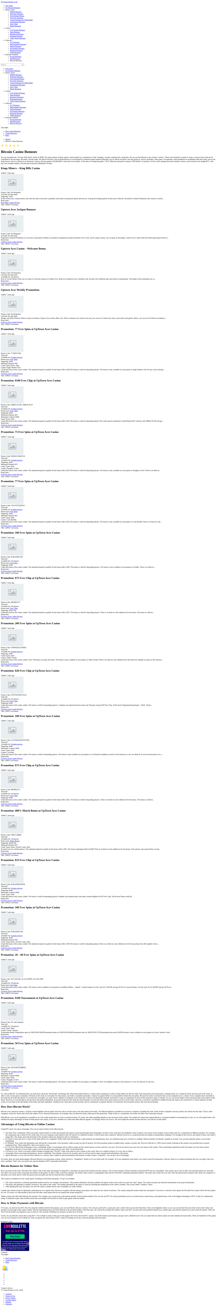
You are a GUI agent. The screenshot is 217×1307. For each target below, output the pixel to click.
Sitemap (8, 1302)
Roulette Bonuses (16, 36)
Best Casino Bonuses (13, 131)
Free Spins (9, 6)
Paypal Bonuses (15, 57)
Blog (7, 135)
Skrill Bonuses (15, 59)
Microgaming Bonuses (18, 44)
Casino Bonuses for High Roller (21, 20)
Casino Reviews (11, 133)
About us (8, 1304)
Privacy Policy (10, 1298)
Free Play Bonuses (16, 18)
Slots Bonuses (15, 32)
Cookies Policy (10, 1300)
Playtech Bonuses (16, 50)
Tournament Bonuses (17, 22)
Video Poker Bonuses (17, 38)
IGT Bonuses (15, 42)
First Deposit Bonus (17, 16)
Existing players (16, 357)
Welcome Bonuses (16, 14)
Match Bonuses (15, 26)
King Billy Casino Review (10, 203)
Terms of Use (10, 1296)
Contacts (8, 1294)
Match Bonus (15, 841)
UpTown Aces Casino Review (12, 242)
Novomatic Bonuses (17, 48)
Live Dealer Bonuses (17, 30)
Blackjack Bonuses (17, 34)
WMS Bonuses (15, 52)
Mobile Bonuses (16, 12)
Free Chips (14, 24)
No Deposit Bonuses (12, 8)
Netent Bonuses (15, 46)
